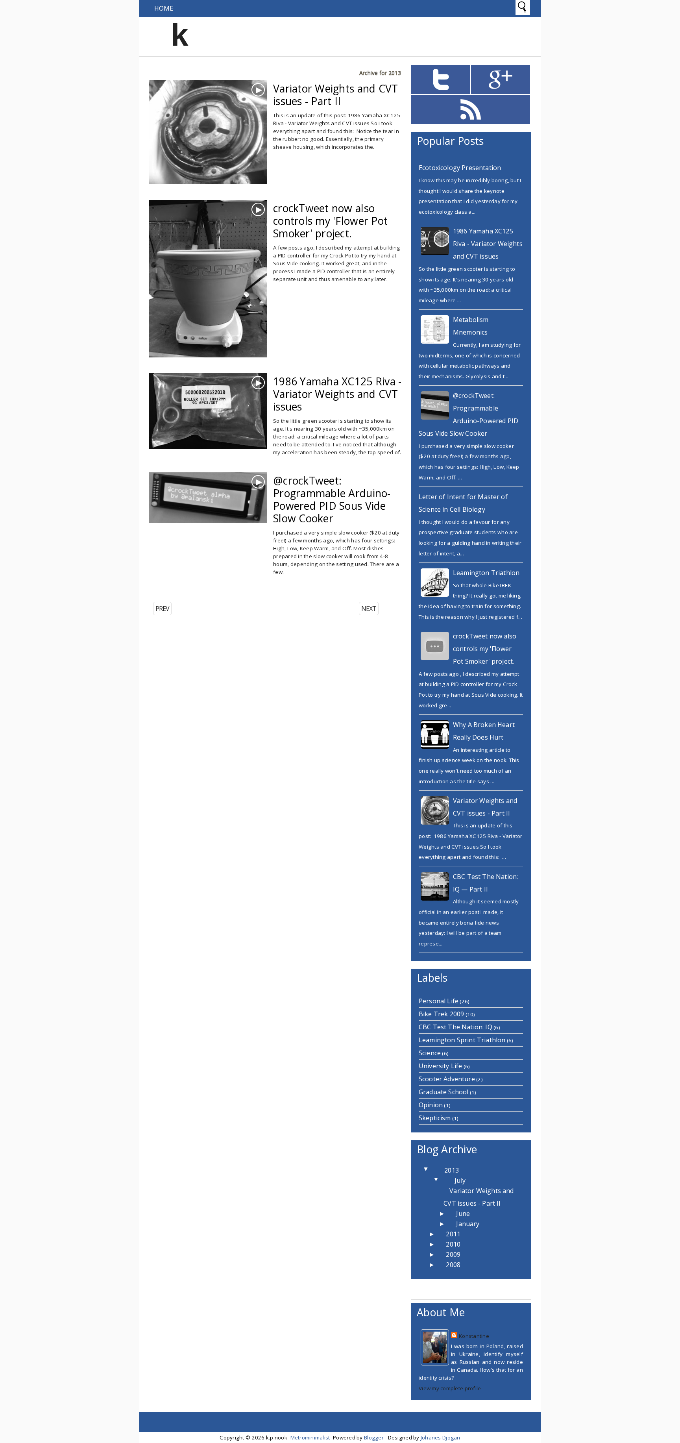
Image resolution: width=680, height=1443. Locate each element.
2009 (453, 1254)
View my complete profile (450, 1388)
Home (164, 8)
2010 (453, 1244)
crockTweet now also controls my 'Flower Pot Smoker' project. (484, 649)
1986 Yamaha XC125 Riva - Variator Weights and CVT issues (488, 244)
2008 (453, 1264)
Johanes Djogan (440, 1437)
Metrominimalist (310, 1437)
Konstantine (474, 1335)
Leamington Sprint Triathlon (462, 1040)
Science (430, 1053)
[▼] (434, 1170)
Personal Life (438, 1001)
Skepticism (435, 1118)
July (460, 1180)
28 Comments (298, 421)
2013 (451, 1170)
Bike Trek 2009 (441, 1014)
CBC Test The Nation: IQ (455, 1027)
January (467, 1223)
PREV (162, 608)
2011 (453, 1234)
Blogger (374, 1437)
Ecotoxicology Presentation (460, 167)
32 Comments (298, 520)
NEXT (368, 608)
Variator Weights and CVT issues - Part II (335, 94)
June (463, 1213)
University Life (440, 1066)
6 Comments (296, 128)
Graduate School (443, 1092)
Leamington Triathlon (486, 572)
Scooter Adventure (447, 1079)
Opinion (431, 1105)
